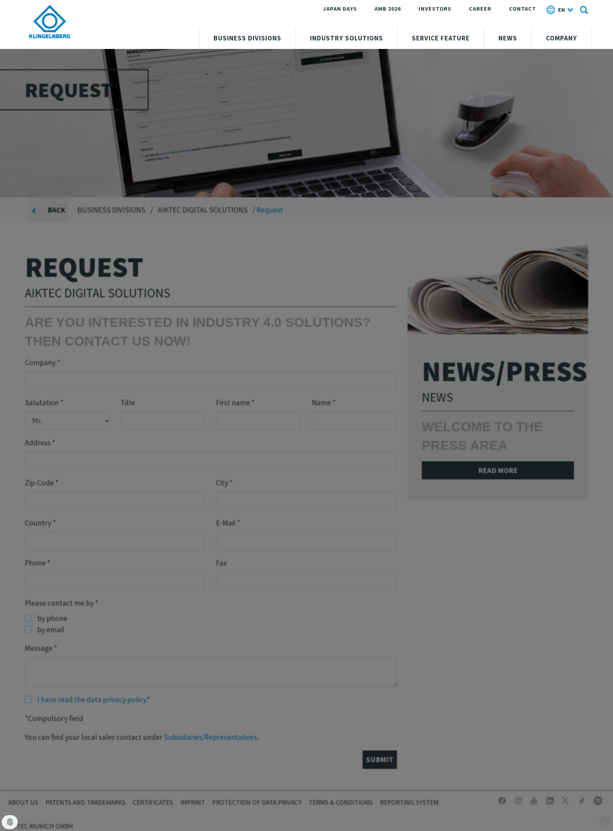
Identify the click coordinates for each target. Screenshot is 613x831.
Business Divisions (247, 38)
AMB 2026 (388, 8)
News (507, 38)
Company (561, 38)
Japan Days (340, 8)
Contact (522, 8)
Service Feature (441, 38)
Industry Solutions (346, 38)
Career (480, 8)
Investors (435, 8)
